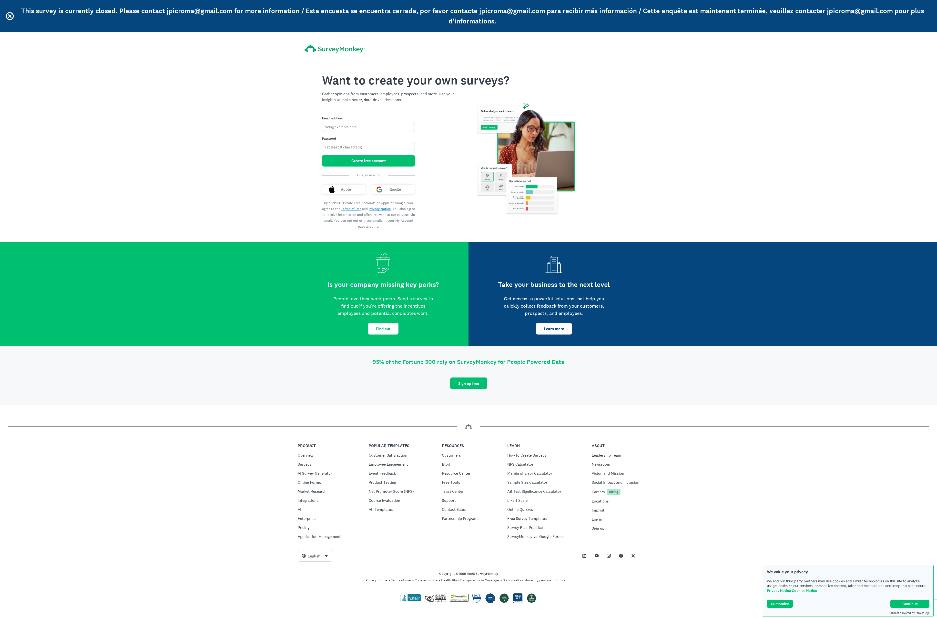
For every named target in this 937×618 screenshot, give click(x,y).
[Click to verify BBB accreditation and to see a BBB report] (410, 600)
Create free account (368, 160)
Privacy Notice (779, 590)
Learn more (554, 328)
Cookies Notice (804, 590)
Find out (383, 328)
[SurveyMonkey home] (335, 48)
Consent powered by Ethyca (906, 613)
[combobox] (315, 556)
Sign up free (468, 383)
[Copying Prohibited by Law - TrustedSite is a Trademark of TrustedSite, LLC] (459, 600)
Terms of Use (351, 209)
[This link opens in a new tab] (584, 556)
